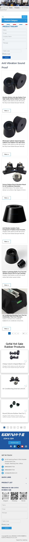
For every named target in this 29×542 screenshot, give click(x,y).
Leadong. (24, 540)
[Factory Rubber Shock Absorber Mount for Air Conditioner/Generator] (14, 170)
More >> (6, 110)
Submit (6, 57)
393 (21, 427)
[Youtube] (22, 446)
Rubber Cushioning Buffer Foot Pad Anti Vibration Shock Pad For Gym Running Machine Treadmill (14, 272)
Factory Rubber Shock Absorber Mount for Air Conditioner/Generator (14, 185)
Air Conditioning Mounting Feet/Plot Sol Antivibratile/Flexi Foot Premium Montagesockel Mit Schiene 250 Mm (14, 316)
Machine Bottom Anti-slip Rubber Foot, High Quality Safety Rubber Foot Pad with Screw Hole (14, 98)
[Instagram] (26, 446)
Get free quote (14, 442)
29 (23, 333)
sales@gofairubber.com (11, 473)
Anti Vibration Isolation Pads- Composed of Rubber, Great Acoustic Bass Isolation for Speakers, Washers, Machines (13, 229)
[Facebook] (11, 446)
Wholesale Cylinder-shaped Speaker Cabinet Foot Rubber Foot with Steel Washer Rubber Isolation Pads (13, 141)
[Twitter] (18, 446)
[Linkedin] (14, 446)
